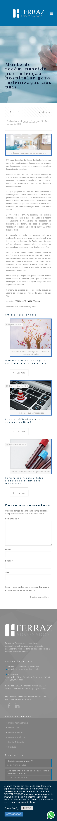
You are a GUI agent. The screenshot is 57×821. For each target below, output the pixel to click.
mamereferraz (30, 121)
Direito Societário (16, 732)
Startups (12, 746)
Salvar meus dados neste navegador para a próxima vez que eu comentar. (27, 588)
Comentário (12, 518)
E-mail (9, 560)
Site (7, 572)
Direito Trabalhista (16, 737)
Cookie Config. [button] (12, 808)
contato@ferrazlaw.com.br (27, 669)
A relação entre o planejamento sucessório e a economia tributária (28, 772)
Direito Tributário (16, 742)
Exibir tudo (45, 112)
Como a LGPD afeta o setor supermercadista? (25, 420)
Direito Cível (13, 727)
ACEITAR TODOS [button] (13, 814)
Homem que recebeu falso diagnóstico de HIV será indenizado (24, 481)
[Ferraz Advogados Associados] (28, 13)
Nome (9, 549)
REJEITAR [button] (27, 808)
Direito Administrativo (18, 722)
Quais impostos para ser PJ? (20, 761)
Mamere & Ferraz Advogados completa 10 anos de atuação (27, 362)
